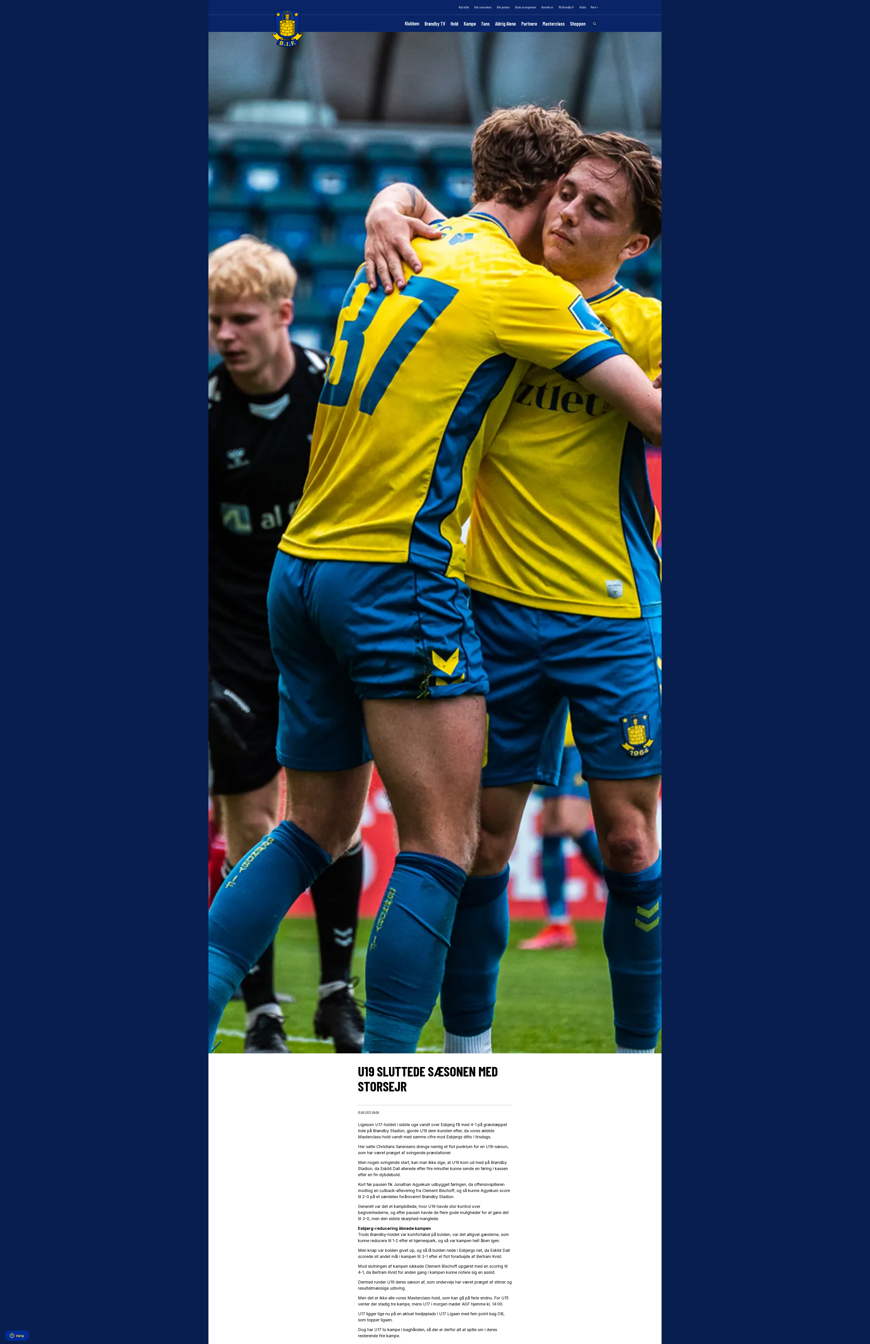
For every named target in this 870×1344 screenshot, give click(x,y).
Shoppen (577, 24)
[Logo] (287, 28)
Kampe (470, 24)
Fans (485, 24)
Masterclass (554, 24)
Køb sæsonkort (482, 7)
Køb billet (464, 7)
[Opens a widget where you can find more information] (17, 1336)
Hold (454, 24)
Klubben (412, 23)
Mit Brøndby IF (566, 7)
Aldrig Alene (505, 24)
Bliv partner (503, 7)
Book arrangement (525, 7)
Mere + (594, 7)
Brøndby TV (435, 24)
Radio (583, 7)
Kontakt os (547, 7)
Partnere (529, 24)
